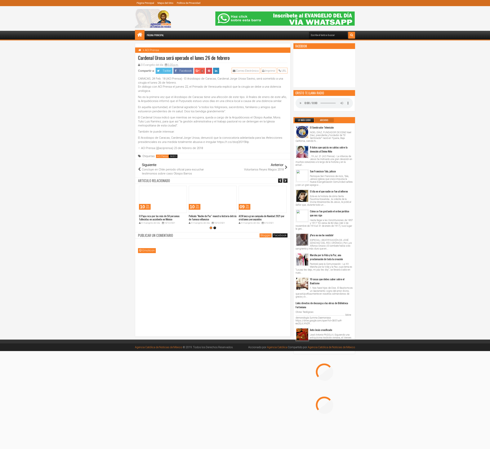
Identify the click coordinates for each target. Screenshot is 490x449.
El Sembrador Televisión (322, 127)
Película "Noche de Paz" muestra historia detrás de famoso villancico (213, 217)
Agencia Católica (277, 347)
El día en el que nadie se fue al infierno (329, 191)
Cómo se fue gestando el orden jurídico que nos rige (329, 213)
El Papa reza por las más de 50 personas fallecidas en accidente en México (159, 217)
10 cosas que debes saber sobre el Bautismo (327, 281)
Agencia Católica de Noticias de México (158, 347)
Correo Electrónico (247, 70)
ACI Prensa (162, 156)
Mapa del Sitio (165, 3)
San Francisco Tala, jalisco (323, 171)
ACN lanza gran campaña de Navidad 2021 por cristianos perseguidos (261, 217)
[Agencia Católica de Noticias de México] (140, 35)
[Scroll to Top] (484, 443)
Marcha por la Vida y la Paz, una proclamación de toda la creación (326, 257)
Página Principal (145, 3)
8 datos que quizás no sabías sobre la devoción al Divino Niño (328, 149)
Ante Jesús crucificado (321, 330)
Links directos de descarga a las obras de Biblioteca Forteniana (322, 305)
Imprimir (270, 70)
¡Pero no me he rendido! (321, 235)
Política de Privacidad (188, 3)
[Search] (351, 35)
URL (283, 70)
